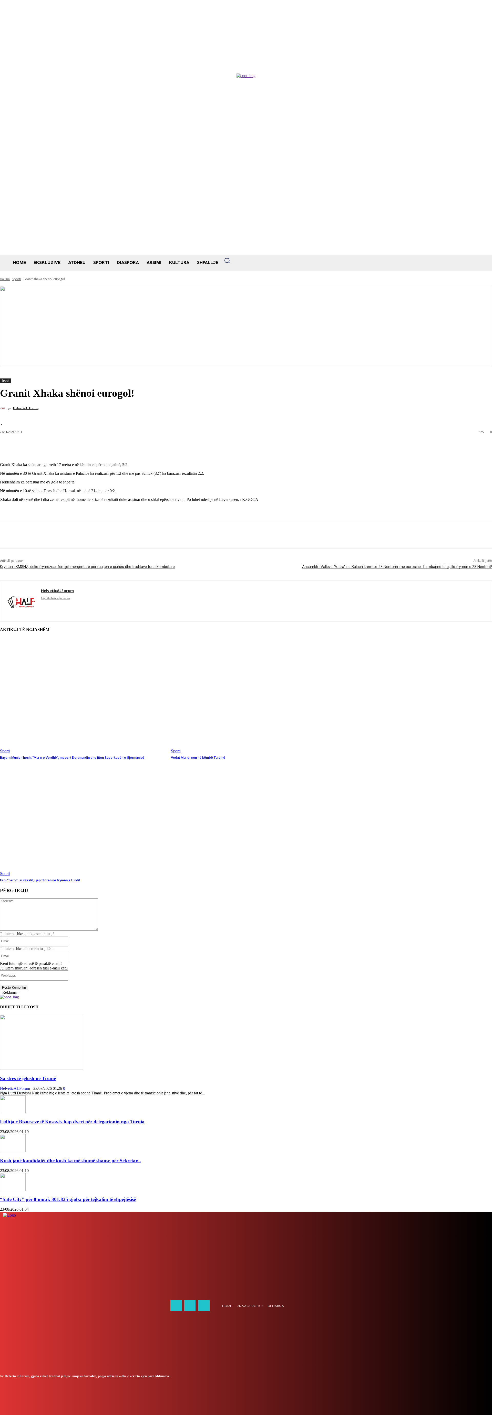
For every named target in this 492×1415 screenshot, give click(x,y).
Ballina (5, 279)
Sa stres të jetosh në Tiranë (28, 1078)
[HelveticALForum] (3, 408)
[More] (117, 445)
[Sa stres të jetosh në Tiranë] (41, 1068)
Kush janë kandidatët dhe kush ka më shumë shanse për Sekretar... (70, 1160)
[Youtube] (203, 1305)
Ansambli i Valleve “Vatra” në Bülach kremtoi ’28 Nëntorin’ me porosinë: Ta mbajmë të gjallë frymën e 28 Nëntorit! (397, 566)
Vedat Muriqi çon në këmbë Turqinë (198, 757)
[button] (227, 260)
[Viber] (63, 535)
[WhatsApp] (26, 535)
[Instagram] (190, 1305)
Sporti (16, 279)
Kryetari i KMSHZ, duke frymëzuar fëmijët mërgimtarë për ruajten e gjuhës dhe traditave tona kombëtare (87, 566)
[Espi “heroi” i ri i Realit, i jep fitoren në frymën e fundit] (83, 818)
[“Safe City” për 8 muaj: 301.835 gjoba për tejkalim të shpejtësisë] (13, 1189)
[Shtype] (45, 535)
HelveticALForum (25, 408)
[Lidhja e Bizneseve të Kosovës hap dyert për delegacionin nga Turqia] (13, 1112)
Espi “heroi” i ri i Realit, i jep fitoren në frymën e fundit (40, 880)
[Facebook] (8, 535)
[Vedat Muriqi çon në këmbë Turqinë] (254, 695)
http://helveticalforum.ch (55, 597)
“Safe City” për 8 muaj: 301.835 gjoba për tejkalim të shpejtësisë (68, 1199)
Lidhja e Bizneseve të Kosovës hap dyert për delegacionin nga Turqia (72, 1121)
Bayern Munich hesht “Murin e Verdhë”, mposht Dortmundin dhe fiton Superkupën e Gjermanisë (72, 757)
